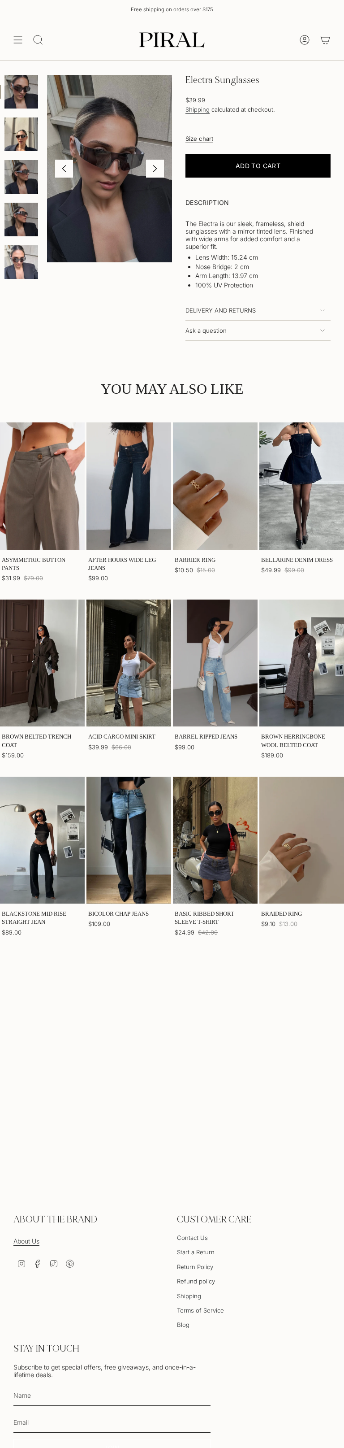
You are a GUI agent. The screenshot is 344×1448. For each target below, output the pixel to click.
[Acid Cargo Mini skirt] (128, 663)
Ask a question (206, 330)
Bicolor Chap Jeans (118, 913)
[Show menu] (18, 40)
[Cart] (325, 40)
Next (155, 169)
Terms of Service (200, 1310)
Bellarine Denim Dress (297, 560)
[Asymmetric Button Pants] (42, 486)
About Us (26, 1241)
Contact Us (192, 1237)
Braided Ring (281, 913)
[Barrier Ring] (215, 486)
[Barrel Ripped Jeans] (215, 663)
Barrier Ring (195, 560)
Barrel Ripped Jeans (206, 736)
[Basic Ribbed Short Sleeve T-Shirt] (215, 840)
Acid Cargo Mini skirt (121, 736)
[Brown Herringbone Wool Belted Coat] (301, 663)
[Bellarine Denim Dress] (301, 486)
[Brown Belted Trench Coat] (42, 663)
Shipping (197, 109)
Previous (64, 169)
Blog (183, 1324)
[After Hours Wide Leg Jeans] (128, 486)
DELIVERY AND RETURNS (220, 310)
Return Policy (195, 1266)
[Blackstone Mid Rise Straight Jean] (42, 840)
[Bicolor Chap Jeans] (128, 840)
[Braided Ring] (301, 840)
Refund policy (196, 1281)
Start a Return (196, 1252)
